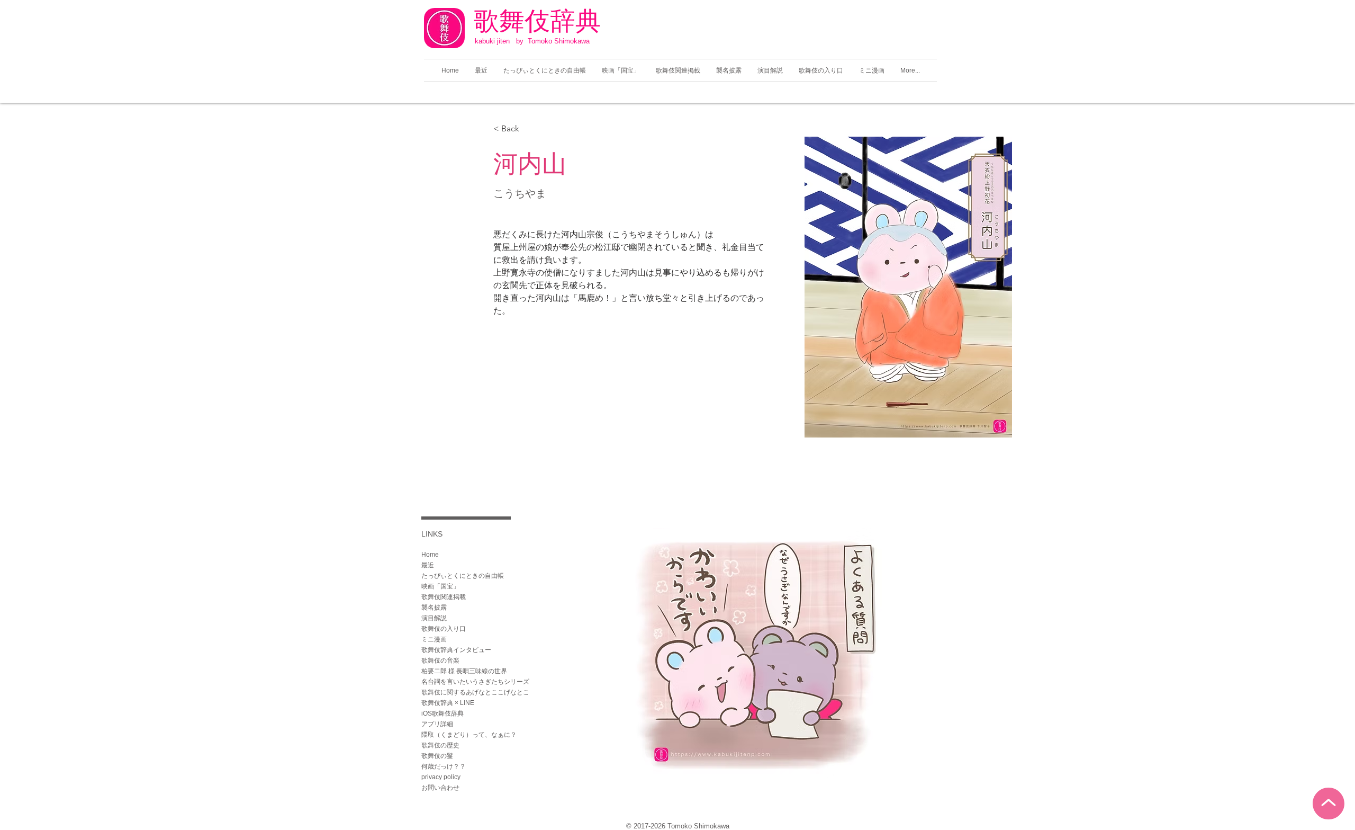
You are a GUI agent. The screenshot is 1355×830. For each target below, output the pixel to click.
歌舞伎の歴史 (440, 745)
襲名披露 (434, 607)
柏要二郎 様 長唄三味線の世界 (464, 671)
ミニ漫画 (434, 639)
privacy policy (440, 777)
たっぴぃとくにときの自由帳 (462, 575)
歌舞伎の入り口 (443, 628)
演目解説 (434, 618)
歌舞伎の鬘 (437, 756)
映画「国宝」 (440, 586)
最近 (427, 565)
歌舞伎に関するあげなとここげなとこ (475, 692)
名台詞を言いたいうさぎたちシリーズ (475, 681)
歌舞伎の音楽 (440, 660)
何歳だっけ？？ (443, 766)
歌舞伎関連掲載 (443, 597)
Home (430, 554)
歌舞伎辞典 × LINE (447, 703)
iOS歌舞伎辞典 (442, 713)
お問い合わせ (440, 787)
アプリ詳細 (437, 724)
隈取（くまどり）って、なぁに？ (469, 734)
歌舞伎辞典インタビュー (456, 650)
